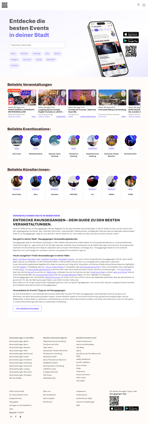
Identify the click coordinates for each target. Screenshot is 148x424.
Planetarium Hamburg (52, 353)
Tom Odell (80, 381)
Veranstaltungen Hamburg (20, 363)
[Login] (138, 4)
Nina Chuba (126, 269)
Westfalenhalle (49, 378)
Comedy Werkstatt (69, 275)
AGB (78, 405)
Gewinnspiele (48, 398)
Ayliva (78, 350)
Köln (47, 54)
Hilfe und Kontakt (16, 391)
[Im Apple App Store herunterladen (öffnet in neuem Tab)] (131, 34)
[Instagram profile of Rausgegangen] (11, 416)
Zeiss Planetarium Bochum (54, 360)
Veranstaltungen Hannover (20, 366)
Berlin (13, 54)
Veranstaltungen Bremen (19, 347)
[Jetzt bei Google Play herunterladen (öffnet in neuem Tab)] (131, 40)
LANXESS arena (49, 369)
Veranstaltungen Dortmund (20, 353)
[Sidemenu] (144, 5)
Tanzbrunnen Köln (51, 344)
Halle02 (22, 267)
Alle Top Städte (15, 378)
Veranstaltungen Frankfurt (20, 360)
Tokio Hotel (81, 377)
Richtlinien (47, 402)
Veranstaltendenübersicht (40, 269)
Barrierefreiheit (49, 395)
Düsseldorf (51, 60)
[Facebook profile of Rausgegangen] (16, 416)
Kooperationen (15, 398)
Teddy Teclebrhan (83, 359)
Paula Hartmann (83, 374)
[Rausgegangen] (4, 5)
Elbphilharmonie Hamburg (54, 341)
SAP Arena (47, 375)
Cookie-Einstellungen (85, 402)
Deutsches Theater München (55, 350)
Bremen (57, 54)
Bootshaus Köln (50, 356)
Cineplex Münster (50, 372)
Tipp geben (13, 402)
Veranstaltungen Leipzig (19, 369)
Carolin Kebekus (83, 362)
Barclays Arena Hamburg (53, 366)
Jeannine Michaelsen (85, 344)
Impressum (81, 391)
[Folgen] (21, 137)
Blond (30, 272)
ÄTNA (78, 368)
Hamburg (36, 54)
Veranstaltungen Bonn (18, 344)
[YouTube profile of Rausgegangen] (20, 416)
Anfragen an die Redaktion (20, 405)
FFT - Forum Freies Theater (53, 267)
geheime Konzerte (52, 277)
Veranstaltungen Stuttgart (20, 375)
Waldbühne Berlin (50, 363)
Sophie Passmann (84, 341)
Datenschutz (81, 395)
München (24, 54)
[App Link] (114, 400)
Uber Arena (47, 347)
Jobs (11, 409)
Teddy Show (51, 272)
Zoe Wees (80, 347)
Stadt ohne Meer (98, 272)
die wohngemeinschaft (89, 267)
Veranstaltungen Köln (18, 350)
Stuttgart (14, 60)
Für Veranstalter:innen (27, 309)
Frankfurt (14, 65)
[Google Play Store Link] (132, 408)
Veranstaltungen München (20, 372)
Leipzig (38, 60)
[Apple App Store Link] (117, 408)
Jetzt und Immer (120, 272)
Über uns (47, 391)
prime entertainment (45, 275)
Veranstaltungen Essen (19, 356)
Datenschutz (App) (84, 398)
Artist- (22, 269)
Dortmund (27, 60)
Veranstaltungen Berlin (19, 341)
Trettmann (80, 371)
